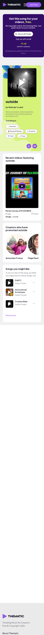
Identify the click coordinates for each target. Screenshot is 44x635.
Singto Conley (20, 283)
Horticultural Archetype (21, 290)
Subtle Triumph (21, 295)
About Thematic (10, 633)
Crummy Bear (21, 301)
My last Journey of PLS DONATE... (19, 211)
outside (12, 102)
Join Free (34, 4)
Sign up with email (23, 39)
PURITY (18, 280)
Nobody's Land (16, 107)
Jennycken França (14, 258)
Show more (11, 315)
